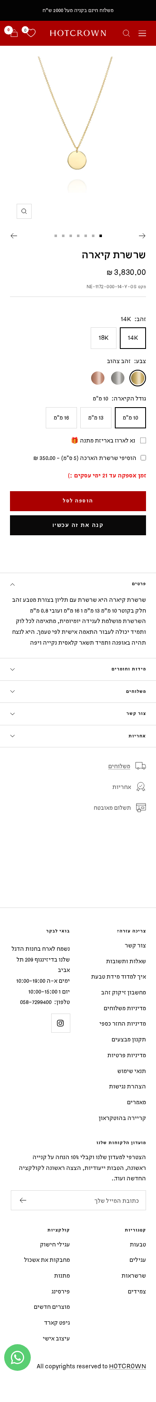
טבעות (138, 1244)
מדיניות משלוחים (125, 1008)
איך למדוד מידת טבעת (118, 976)
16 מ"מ (61, 417)
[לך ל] (100, 236)
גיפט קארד (57, 1322)
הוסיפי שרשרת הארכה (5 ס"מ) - (84, 457)
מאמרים (136, 1102)
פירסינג (61, 1291)
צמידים (137, 1291)
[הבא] (13, 236)
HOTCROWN (127, 1366)
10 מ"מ (130, 417)
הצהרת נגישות (127, 1086)
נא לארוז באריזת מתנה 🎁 (103, 440)
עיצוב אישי (56, 1338)
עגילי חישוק (55, 1244)
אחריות (137, 736)
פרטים (139, 584)
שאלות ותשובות (126, 961)
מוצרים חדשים (52, 1306)
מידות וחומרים (128, 669)
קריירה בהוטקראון (122, 1117)
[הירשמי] (22, 1200)
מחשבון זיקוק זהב (123, 992)
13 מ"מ (96, 417)
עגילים (137, 1259)
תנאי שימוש (131, 1070)
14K (133, 337)
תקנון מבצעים (128, 1039)
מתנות (62, 1275)
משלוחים (136, 692)
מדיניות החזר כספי (122, 1023)
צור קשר (136, 714)
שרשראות (133, 1275)
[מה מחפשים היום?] (126, 33)
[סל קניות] (14, 33)
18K (104, 337)
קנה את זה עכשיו (78, 525)
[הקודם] (142, 236)
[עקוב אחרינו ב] (60, 1023)
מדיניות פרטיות (126, 1055)
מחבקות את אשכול (47, 1259)
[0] (31, 33)
